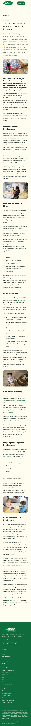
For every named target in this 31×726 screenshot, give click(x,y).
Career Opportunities (7, 693)
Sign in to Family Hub (7, 684)
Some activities (7, 456)
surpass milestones (20, 300)
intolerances (6, 436)
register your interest (14, 602)
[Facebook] (3, 643)
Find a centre (5, 658)
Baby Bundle (9, 271)
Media (3, 663)
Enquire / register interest (8, 670)
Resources (4, 681)
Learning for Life (6, 656)
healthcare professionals (10, 287)
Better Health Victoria (16, 228)
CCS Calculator (5, 674)
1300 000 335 (5, 639)
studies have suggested (16, 167)
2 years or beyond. (8, 412)
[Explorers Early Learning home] (7, 3)
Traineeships (5, 697)
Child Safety (5, 661)
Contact (4, 721)
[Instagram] (7, 643)
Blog (3, 679)
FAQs (3, 677)
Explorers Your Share (7, 702)
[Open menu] (27, 3)
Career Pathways (6, 695)
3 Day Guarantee (6, 672)
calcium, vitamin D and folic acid (18, 147)
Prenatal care (6, 133)
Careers (4, 691)
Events (3, 654)
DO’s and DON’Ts (17, 149)
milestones (10, 313)
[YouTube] (11, 643)
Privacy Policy (15, 721)
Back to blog (6, 15)
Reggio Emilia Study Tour (8, 700)
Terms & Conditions (24, 721)
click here (9, 600)
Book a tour (21, 3)
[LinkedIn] (15, 643)
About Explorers (6, 651)
